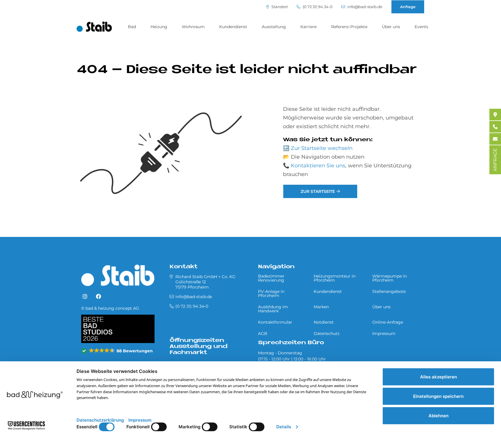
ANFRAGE (495, 159)
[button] (117, 351)
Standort (279, 7)
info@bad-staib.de (364, 7)
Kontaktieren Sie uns (318, 165)
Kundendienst (233, 26)
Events (421, 26)
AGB (262, 333)
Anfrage (407, 6)
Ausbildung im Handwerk (273, 308)
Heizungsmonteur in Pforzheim (334, 278)
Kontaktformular (275, 322)
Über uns (391, 26)
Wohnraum (193, 26)
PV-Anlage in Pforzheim (271, 293)
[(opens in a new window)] (85, 296)
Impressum (383, 333)
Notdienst (324, 322)
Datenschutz (327, 333)
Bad (132, 26)
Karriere (308, 26)
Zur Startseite (318, 191)
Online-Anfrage (387, 322)
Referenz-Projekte (349, 26)
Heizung (158, 26)
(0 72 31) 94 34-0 (317, 7)
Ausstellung (274, 26)
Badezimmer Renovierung (271, 278)
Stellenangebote (389, 291)
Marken (321, 306)
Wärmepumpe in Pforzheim (389, 278)
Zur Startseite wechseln (322, 148)
